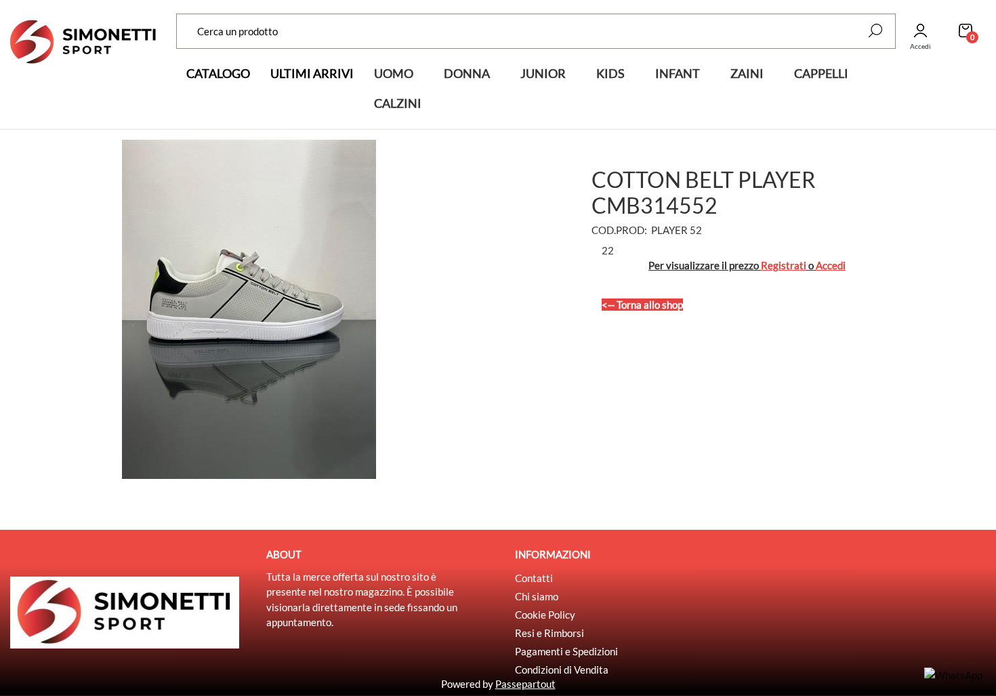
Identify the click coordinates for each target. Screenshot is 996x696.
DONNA (467, 73)
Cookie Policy (545, 614)
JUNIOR (543, 73)
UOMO (393, 73)
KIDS (610, 73)
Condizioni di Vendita (561, 669)
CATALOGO (218, 73)
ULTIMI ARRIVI (312, 73)
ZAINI (747, 73)
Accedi (831, 265)
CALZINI (397, 103)
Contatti (534, 578)
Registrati (783, 265)
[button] (875, 30)
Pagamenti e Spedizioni (566, 651)
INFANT (677, 73)
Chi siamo (536, 596)
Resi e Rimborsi (549, 633)
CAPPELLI (821, 73)
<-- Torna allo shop (642, 304)
